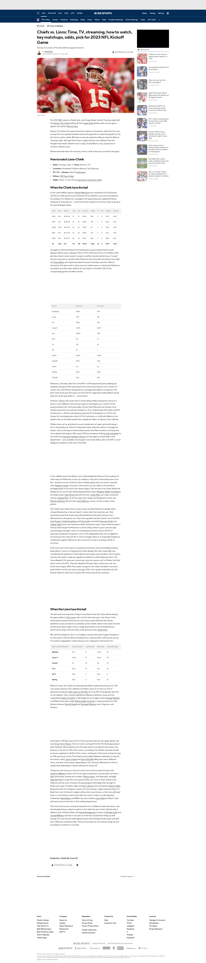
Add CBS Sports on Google (124, 52)
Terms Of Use (87, 920)
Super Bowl (88, 123)
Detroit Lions (72, 126)
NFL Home (40, 26)
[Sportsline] (80, 948)
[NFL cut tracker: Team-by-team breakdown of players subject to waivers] (142, 176)
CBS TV (62, 932)
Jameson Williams (58, 716)
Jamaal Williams (57, 758)
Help (106, 920)
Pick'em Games (43, 920)
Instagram (130, 926)
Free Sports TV (43, 926)
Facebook (130, 929)
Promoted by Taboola (126, 819)
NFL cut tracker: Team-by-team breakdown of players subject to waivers (158, 174)
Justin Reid (100, 741)
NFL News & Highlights (55, 26)
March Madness (43, 935)
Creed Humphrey (68, 464)
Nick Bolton (66, 741)
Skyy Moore (70, 437)
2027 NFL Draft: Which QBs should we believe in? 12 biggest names (158, 95)
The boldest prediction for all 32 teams (158, 68)
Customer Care (110, 923)
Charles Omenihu (67, 641)
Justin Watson (83, 444)
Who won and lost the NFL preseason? (156, 81)
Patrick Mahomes (82, 192)
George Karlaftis (113, 641)
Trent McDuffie (87, 702)
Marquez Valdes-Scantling (108, 434)
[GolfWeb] (143, 948)
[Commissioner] (109, 947)
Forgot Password (155, 929)
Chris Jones (71, 560)
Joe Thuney (56, 464)
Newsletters (154, 923)
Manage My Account (157, 920)
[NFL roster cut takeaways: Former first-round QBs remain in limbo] (142, 123)
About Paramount (66, 926)
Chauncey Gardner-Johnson (74, 408)
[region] (153, 39)
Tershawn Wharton (89, 647)
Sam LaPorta (87, 729)
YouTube (130, 920)
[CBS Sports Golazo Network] (120, 943)
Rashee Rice (63, 441)
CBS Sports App (67, 176)
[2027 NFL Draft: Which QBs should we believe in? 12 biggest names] (142, 97)
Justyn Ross (95, 437)
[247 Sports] (65, 948)
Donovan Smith (106, 464)
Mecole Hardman (57, 444)
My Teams (153, 926)
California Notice (88, 933)
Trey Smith (85, 464)
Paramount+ (64, 929)
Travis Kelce (59, 262)
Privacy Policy (87, 923)
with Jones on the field (78, 634)
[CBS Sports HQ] (98, 943)
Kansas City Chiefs (61, 123)
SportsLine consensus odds (89, 180)
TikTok (129, 923)
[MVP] (120, 947)
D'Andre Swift (111, 755)
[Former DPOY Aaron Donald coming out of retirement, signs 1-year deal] (142, 136)
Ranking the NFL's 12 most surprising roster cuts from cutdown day (157, 108)
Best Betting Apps (44, 929)
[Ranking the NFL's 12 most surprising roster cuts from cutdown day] (142, 110)
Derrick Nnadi (71, 647)
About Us (63, 920)
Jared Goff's (102, 572)
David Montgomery (87, 755)
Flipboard (130, 938)
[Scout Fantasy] (131, 948)
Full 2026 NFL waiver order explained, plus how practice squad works (158, 161)
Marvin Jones (89, 719)
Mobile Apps (42, 938)
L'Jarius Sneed (70, 702)
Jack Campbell (111, 405)
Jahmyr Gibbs (114, 729)
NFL (60, 120)
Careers (62, 923)
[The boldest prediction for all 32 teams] (142, 71)
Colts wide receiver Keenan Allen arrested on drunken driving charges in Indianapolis (158, 148)
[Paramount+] (94, 948)
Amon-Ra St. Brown (62, 686)
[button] (159, 20)
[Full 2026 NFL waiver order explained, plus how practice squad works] (142, 163)
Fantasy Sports (42, 923)
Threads (130, 935)
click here (81, 172)
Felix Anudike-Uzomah (84, 644)
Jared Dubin (48, 52)
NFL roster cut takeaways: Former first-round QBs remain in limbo (158, 121)
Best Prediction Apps (45, 932)
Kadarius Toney (61, 428)
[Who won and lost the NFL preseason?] (142, 84)
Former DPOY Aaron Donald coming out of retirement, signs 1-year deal (157, 135)
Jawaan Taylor (56, 467)
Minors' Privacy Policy (90, 926)
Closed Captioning (89, 930)
